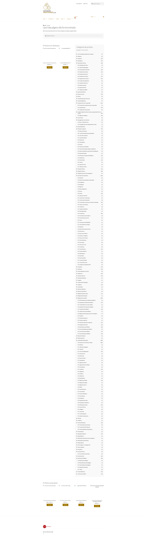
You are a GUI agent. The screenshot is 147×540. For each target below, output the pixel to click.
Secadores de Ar (82, 107)
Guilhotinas (80, 273)
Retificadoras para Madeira (84, 327)
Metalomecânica (81, 338)
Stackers (81, 162)
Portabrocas (81, 246)
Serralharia (80, 449)
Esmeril (80, 144)
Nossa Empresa (79, 3)
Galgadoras (81, 371)
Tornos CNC (81, 411)
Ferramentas (81, 213)
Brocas (79, 96)
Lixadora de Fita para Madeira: (85, 311)
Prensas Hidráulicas (83, 393)
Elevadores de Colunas (83, 71)
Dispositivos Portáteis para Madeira (86, 307)
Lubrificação (80, 287)
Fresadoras (80, 266)
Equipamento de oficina (84, 78)
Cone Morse (81, 206)
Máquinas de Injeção (83, 382)
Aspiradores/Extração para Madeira (86, 302)
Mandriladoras (82, 378)
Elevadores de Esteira (83, 74)
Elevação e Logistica (82, 128)
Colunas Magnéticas (82, 100)
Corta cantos (80, 117)
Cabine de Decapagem (83, 347)
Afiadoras (80, 56)
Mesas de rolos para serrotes (84, 229)
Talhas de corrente (83, 166)
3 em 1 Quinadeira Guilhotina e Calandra (85, 54)
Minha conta (85, 3)
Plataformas (81, 157)
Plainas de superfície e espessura (85, 322)
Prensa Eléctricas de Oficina (84, 424)
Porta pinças (81, 242)
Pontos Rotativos (82, 240)
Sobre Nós (51, 18)
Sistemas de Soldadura (82, 458)
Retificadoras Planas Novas (83, 440)
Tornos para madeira (82, 473)
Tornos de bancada (83, 260)
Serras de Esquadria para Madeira (85, 329)
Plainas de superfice (83, 320)
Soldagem (81, 409)
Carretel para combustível (84, 200)
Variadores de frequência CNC (85, 264)
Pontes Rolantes (82, 389)
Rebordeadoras (81, 436)
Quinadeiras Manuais (82, 433)
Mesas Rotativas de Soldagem (85, 462)
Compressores (82, 353)
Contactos (69, 18)
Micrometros (81, 231)
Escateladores (82, 367)
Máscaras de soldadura (83, 460)
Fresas (80, 220)
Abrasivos (81, 177)
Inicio (44, 18)
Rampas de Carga (82, 85)
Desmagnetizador (82, 211)
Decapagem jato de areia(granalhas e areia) (87, 124)
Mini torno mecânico (83, 233)
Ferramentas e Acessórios (83, 175)
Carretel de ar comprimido (84, 197)
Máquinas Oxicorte (83, 384)
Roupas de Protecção (83, 467)
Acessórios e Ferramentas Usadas (85, 342)
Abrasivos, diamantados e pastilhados (86, 180)
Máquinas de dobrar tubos (83, 293)
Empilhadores (82, 142)
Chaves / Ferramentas (83, 204)
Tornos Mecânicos (82, 413)
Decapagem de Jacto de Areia (83, 120)
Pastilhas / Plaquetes (83, 235)
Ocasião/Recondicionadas (83, 340)
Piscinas (79, 418)
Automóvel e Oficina (82, 63)
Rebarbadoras (82, 253)
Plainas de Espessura (83, 318)
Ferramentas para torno (84, 217)
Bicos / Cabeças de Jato (83, 122)
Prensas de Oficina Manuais (84, 427)
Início (45, 25)
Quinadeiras (81, 398)
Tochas (80, 469)
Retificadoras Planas (83, 404)
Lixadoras (80, 284)
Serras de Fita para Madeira (84, 331)
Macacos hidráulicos (82, 289)
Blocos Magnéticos (83, 189)
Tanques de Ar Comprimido (84, 109)
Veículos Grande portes (83, 416)
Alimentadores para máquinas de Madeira (87, 300)
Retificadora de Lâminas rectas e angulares (86, 438)
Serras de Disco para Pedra (84, 453)
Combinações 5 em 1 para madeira (86, 304)
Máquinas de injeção (83, 380)
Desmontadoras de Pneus (84, 69)
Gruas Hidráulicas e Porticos (83, 271)
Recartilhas (81, 255)
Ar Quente (80, 58)
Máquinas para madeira (82, 298)
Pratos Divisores (82, 249)
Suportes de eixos (82, 87)
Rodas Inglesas (81, 442)
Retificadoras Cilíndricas (84, 402)
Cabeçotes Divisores (83, 195)
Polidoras (80, 420)
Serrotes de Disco (81, 451)
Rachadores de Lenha (83, 324)
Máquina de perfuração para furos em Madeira (88, 313)
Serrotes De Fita (82, 407)
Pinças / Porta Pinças (83, 238)
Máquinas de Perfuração (82, 295)
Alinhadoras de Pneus (83, 65)
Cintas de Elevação (83, 137)
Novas (62, 18)
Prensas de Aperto (82, 251)
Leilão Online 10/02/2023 (83, 282)
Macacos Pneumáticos (82, 291)
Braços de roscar (81, 94)
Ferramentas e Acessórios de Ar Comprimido (88, 105)
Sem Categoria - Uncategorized (84, 445)
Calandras (81, 349)
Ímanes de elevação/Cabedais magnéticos (87, 148)
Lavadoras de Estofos (83, 83)
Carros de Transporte (83, 135)
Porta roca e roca (82, 244)
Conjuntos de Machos (83, 209)
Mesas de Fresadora (81, 335)
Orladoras (81, 315)
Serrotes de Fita (81, 456)
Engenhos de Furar (83, 362)
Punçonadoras (82, 396)
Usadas (57, 18)
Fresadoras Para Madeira (84, 309)
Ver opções (50, 504)
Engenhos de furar (81, 171)
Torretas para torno (83, 262)
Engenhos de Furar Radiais (84, 364)
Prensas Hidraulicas (82, 422)
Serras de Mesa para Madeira (84, 333)
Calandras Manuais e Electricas (84, 98)
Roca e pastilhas (82, 258)
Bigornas (81, 186)
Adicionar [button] (49, 67)
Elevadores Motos (81, 169)
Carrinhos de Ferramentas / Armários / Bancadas (88, 202)
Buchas (80, 193)
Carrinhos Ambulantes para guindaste (86, 133)
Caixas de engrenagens (83, 67)
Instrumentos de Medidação (84, 222)
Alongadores (81, 182)
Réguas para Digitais (83, 115)
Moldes (80, 387)
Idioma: (76, 16)
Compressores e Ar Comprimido (84, 103)
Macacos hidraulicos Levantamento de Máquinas (88, 151)
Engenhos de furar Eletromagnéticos (85, 173)
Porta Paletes (82, 160)
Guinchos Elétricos (81, 275)
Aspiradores (80, 60)
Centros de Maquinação (83, 351)
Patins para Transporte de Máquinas (86, 155)
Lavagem (79, 280)
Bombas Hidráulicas (82, 92)
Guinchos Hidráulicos (82, 278)
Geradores (80, 269)
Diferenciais (81, 140)
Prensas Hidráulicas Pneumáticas (85, 429)
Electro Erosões (82, 358)
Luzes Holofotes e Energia (84, 224)
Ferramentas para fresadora (84, 215)
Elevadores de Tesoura (83, 76)
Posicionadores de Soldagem (85, 465)
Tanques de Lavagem (83, 89)
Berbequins (81, 184)
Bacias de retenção (83, 131)
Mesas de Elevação (83, 153)
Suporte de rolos (82, 164)
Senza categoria (81, 447)
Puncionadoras (81, 431)
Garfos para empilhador (84, 146)
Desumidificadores (81, 126)
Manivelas (81, 226)
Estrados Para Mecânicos (84, 80)
